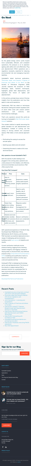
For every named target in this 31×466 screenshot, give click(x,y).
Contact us (5, 431)
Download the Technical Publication (12, 279)
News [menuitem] (3, 375)
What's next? (5, 365)
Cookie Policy (18, 7)
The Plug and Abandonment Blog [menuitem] (10, 377)
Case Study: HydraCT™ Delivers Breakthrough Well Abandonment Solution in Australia (15, 308)
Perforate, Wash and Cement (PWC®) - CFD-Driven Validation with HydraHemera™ (16, 297)
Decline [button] (19, 12)
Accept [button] (12, 12)
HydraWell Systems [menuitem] (6, 370)
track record (15, 240)
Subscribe (6, 425)
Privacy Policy (6, 450)
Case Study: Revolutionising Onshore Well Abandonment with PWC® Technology (16, 313)
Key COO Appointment (12, 325)
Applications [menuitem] (5, 373)
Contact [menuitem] (3, 379)
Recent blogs (5, 386)
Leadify (19, 462)
